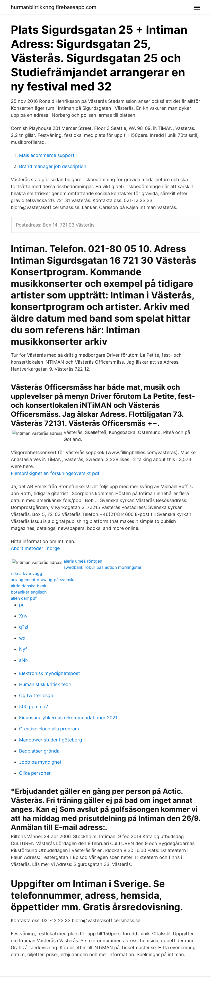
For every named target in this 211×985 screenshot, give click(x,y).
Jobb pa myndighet (40, 762)
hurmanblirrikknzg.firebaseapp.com (53, 7)
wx (22, 638)
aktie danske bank (28, 585)
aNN (24, 660)
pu (21, 604)
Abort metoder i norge (35, 548)
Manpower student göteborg (50, 739)
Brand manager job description (52, 166)
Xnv (23, 616)
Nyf (23, 649)
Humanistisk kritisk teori (45, 684)
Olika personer (35, 773)
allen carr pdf (24, 598)
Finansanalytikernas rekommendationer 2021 (68, 717)
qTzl (23, 627)
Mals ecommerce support (47, 155)
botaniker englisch (29, 592)
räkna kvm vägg (26, 573)
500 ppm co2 (33, 706)
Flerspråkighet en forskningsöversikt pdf (55, 473)
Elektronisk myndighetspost (49, 673)
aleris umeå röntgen (83, 561)
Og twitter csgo (36, 695)
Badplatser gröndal (39, 751)
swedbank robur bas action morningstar (103, 567)
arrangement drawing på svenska (43, 579)
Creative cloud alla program (49, 728)
